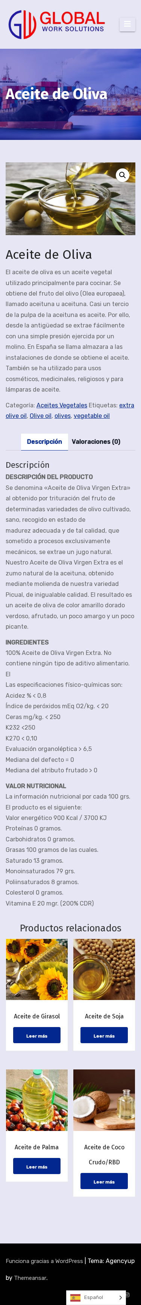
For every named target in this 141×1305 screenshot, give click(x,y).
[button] (122, 175)
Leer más (36, 1036)
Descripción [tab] (44, 441)
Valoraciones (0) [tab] (96, 441)
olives (63, 415)
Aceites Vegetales (61, 405)
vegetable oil (92, 415)
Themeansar (30, 1278)
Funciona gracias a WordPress (45, 1261)
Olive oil (41, 415)
